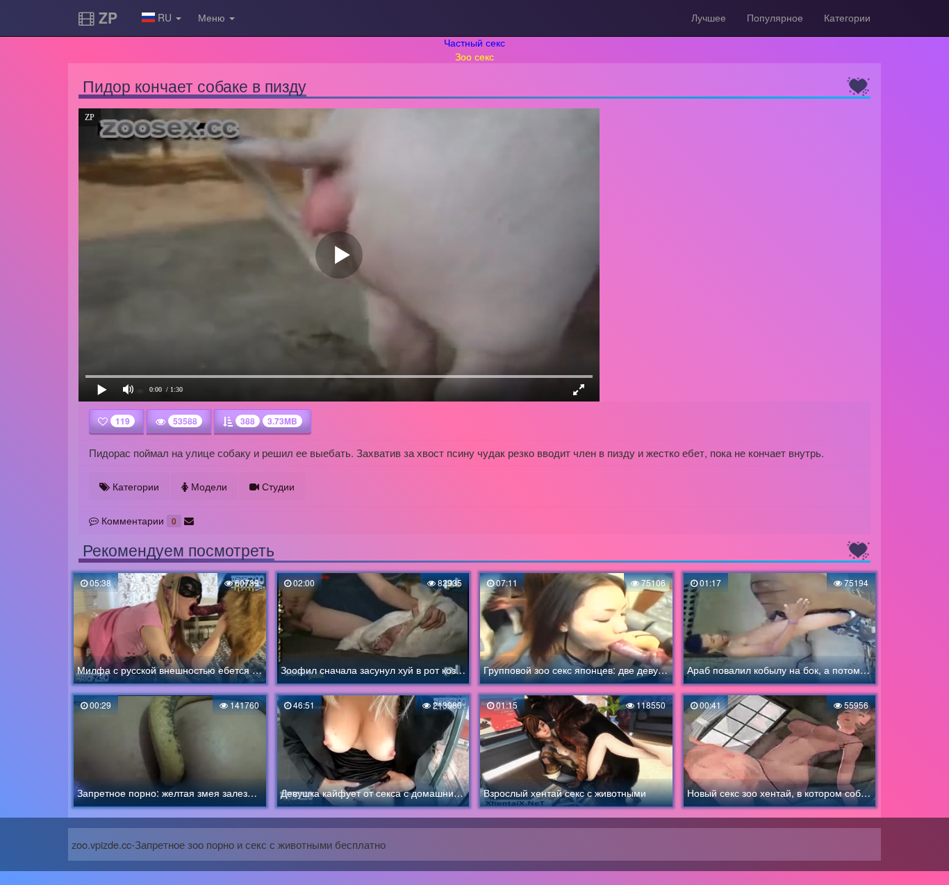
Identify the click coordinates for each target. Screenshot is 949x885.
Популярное (775, 17)
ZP (105, 17)
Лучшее (708, 17)
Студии (277, 486)
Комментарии (137, 520)
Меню (213, 17)
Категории (847, 17)
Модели (207, 486)
